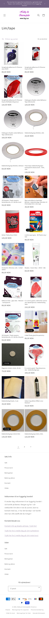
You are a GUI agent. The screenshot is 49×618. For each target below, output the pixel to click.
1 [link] (18, 447)
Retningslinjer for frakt (24, 613)
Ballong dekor (10, 478)
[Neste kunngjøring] (44, 3)
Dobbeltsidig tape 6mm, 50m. (34, 434)
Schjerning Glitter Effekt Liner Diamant (34, 402)
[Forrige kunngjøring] (4, 3)
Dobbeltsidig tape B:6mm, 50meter (13, 166)
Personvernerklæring (37, 610)
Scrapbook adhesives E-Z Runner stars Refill (12, 68)
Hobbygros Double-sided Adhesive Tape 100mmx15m (12, 134)
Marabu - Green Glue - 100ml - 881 (35, 268)
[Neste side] (30, 446)
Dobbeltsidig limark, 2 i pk (10, 401)
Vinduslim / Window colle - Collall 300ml (12, 268)
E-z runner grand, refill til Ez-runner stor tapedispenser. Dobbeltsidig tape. (36, 302)
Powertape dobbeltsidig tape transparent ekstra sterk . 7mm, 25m (35, 167)
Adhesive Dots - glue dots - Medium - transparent (12, 301)
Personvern (9, 468)
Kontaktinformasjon (39, 613)
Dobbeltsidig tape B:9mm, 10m (34, 133)
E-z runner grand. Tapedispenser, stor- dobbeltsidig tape (35, 369)
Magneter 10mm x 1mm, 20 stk (11, 368)
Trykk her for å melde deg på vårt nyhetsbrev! (22, 531)
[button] (4, 15)
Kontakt (7, 483)
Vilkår (7, 488)
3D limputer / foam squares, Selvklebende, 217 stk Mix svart (11, 201)
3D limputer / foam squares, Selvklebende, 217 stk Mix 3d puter (12, 336)
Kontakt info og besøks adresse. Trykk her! (21, 526)
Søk (6, 463)
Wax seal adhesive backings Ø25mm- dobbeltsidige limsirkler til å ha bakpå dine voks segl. (36, 202)
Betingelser (9, 473)
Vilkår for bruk (10, 613)
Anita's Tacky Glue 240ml (9, 235)
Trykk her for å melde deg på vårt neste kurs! (21, 535)
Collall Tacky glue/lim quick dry (34, 335)
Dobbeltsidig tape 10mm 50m (11, 434)
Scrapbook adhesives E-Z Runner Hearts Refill (35, 68)
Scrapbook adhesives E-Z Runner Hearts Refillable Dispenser (12, 101)
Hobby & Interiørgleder (24, 607)
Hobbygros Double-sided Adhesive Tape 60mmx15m (35, 101)
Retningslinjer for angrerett (20, 610)
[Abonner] (39, 587)
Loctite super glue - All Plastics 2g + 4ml (36, 236)
